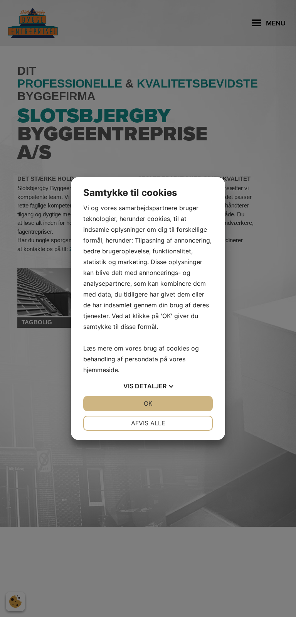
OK (148, 403)
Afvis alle (148, 423)
